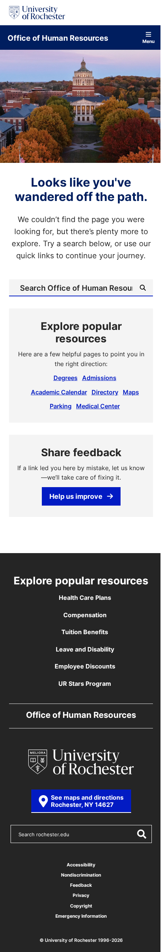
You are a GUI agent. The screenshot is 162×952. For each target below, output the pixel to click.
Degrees (65, 378)
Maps (131, 392)
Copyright (81, 906)
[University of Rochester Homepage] (37, 12)
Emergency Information (81, 916)
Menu (148, 41)
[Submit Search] (141, 834)
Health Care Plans (85, 597)
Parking (61, 406)
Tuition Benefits (84, 632)
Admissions (99, 378)
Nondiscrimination (81, 875)
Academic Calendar (59, 392)
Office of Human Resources (58, 37)
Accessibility (81, 865)
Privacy (81, 895)
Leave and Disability (85, 649)
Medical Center (98, 406)
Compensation (85, 615)
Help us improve (75, 496)
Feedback (81, 885)
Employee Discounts (85, 666)
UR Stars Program (84, 683)
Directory (105, 392)
